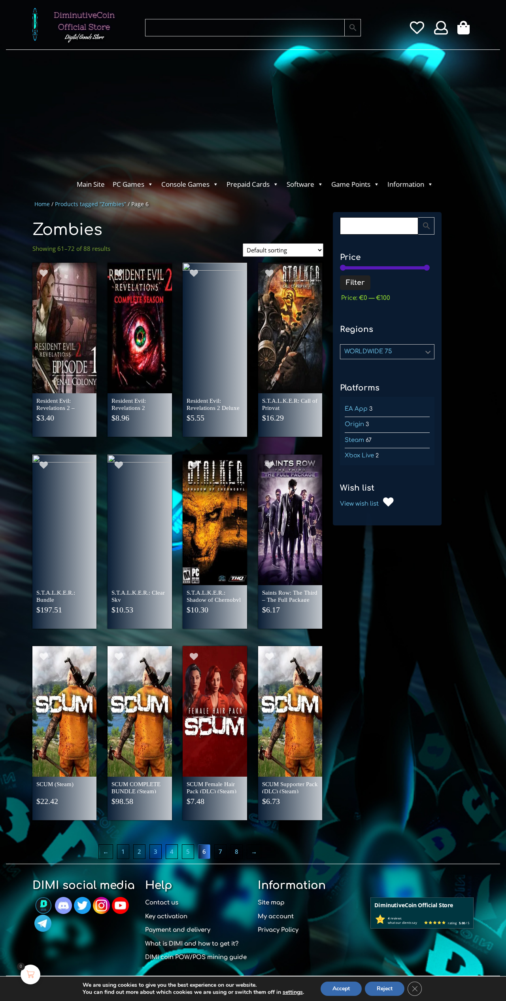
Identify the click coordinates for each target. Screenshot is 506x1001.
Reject (385, 988)
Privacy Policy (278, 930)
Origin (354, 424)
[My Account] (441, 30)
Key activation (166, 916)
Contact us (161, 902)
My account (276, 916)
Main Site (91, 184)
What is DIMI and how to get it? (191, 943)
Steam (354, 440)
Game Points (350, 184)
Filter (355, 282)
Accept (341, 988)
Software (300, 184)
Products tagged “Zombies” (90, 204)
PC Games (128, 184)
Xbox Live (359, 455)
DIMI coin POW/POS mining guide (196, 957)
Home (42, 204)
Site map (271, 902)
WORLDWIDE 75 (368, 351)
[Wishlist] (417, 30)
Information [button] (405, 184)
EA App (356, 409)
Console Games (185, 184)
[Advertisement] (221, 117)
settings (293, 992)
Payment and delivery (177, 930)
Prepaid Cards (248, 184)
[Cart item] (465, 30)
